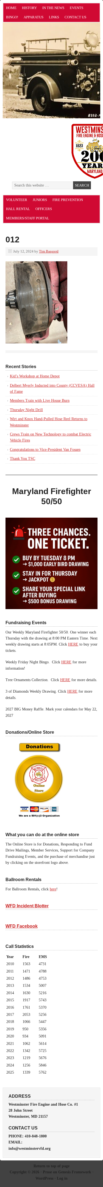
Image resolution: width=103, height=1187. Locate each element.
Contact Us (75, 17)
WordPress (44, 1178)
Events (76, 8)
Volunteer (16, 200)
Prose (47, 1172)
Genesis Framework (74, 1172)
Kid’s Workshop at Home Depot (35, 376)
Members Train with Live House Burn (39, 400)
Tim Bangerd (49, 251)
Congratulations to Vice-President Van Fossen (45, 450)
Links (54, 17)
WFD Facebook (21, 926)
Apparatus (33, 17)
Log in (62, 1178)
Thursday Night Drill (26, 410)
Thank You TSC (22, 459)
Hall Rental (18, 209)
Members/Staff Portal (27, 218)
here (53, 889)
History (29, 8)
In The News (53, 8)
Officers (43, 209)
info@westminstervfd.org (30, 1148)
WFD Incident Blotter (27, 906)
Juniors (40, 200)
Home (11, 8)
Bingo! (12, 17)
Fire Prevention (67, 200)
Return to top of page (51, 1166)
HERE (73, 644)
